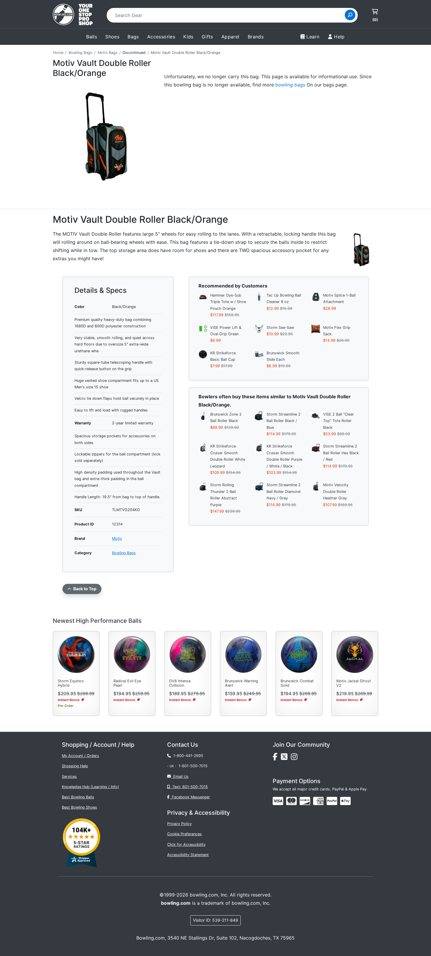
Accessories (161, 37)
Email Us (180, 776)
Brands (256, 37)
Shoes (112, 37)
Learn (312, 37)
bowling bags (290, 85)
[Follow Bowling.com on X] (286, 758)
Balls (91, 37)
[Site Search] (350, 15)
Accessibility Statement (188, 855)
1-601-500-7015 (193, 766)
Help (339, 37)
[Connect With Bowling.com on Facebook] (277, 758)
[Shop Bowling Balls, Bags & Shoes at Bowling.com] (73, 15)
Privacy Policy (179, 823)
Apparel (230, 37)
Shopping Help (75, 766)
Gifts (207, 37)
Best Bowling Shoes (79, 807)
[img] (332, 801)
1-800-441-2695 (187, 755)
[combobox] (227, 15)
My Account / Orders (80, 755)
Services (69, 776)
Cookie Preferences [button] (184, 834)
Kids (188, 37)
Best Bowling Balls (78, 797)
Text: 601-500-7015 (189, 787)
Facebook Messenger (189, 797)
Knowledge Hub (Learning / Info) (90, 787)
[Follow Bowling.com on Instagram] (295, 758)
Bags (133, 37)
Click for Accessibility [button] (186, 844)
